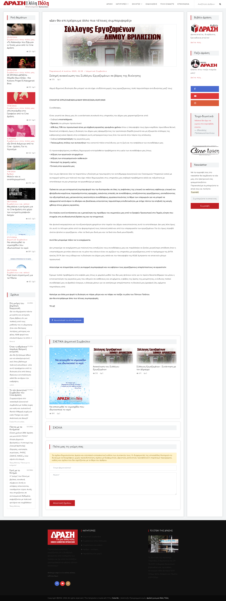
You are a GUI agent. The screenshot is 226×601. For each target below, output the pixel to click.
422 (29, 153)
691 (139, 373)
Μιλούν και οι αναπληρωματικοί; (16, 178)
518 (96, 373)
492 (29, 183)
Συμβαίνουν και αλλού (18, 204)
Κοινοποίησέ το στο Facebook (67, 320)
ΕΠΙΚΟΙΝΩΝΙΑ (183, 4)
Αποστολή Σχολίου (62, 503)
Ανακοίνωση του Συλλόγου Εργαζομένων (106, 368)
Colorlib (115, 598)
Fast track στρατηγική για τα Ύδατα (20, 276)
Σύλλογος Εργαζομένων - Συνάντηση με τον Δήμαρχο (156, 368)
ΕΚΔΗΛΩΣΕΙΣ (151, 4)
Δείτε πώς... (203, 38)
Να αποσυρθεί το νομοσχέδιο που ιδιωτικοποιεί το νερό (17, 245)
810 (29, 87)
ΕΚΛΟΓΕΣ (136, 4)
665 (29, 219)
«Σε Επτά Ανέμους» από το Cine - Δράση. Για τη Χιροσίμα (20, 146)
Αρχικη (110, 4)
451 (29, 282)
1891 (29, 252)
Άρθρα (10, 174)
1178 (52, 79)
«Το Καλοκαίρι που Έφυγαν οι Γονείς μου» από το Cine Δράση (20, 45)
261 (29, 120)
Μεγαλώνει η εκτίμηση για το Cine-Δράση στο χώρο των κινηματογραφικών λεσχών (20, 211)
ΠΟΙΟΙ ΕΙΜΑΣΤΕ (167, 4)
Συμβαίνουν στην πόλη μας (21, 40)
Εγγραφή (204, 206)
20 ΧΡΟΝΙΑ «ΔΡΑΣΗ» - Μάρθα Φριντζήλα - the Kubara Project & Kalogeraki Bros (21, 79)
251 (29, 51)
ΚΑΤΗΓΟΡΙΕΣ (121, 4)
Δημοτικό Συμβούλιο (17, 240)
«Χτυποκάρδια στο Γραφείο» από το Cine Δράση (18, 114)
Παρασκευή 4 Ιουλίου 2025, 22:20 (66, 71)
